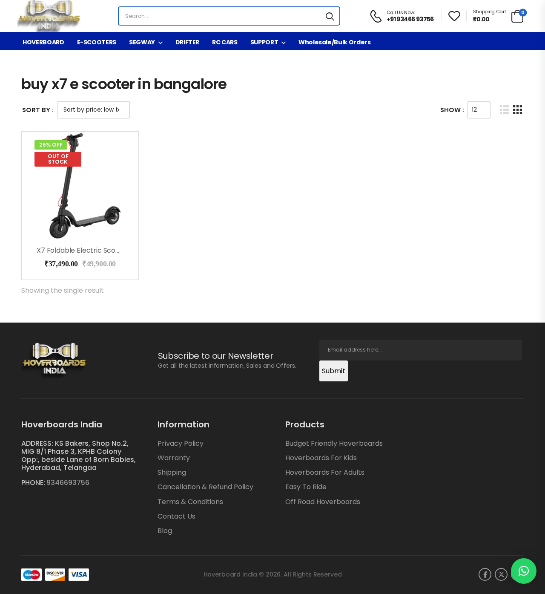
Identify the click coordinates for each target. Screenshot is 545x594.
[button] (523, 571)
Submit (333, 371)
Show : (452, 109)
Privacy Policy (181, 443)
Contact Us (176, 516)
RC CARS (225, 42)
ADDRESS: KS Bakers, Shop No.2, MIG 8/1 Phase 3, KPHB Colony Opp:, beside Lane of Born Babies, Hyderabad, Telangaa (78, 455)
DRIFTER (187, 42)
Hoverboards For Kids (321, 458)
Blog (165, 531)
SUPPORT (264, 42)
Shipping (172, 472)
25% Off (51, 144)
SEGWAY (142, 42)
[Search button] (330, 16)
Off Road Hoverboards (322, 502)
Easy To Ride (306, 487)
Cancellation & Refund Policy (205, 487)
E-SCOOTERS (97, 42)
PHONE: (33, 482)
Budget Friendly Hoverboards (334, 443)
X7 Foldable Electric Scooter (83, 250)
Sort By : (38, 109)
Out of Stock (58, 159)
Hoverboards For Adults (324, 472)
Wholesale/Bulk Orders (334, 42)
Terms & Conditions (190, 502)
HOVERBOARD (43, 42)
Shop (40, 56)
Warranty (174, 458)
